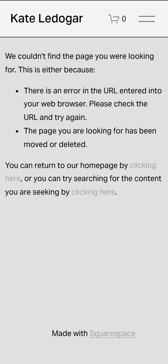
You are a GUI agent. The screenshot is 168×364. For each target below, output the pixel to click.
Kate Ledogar (46, 18)
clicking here (93, 192)
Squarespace (112, 333)
